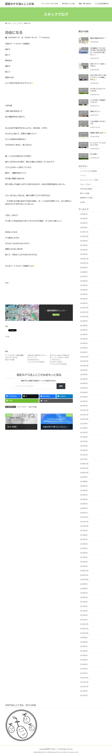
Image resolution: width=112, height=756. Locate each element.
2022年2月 (84, 401)
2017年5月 (84, 602)
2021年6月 (84, 437)
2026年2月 (84, 227)
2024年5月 (84, 285)
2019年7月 (84, 539)
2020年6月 (84, 490)
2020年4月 (84, 499)
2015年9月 (84, 691)
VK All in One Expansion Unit (70, 752)
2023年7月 (84, 330)
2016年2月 (84, 669)
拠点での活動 (33, 406)
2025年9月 (84, 241)
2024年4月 (84, 290)
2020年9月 (84, 477)
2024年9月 (84, 267)
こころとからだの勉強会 (88, 171)
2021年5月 (84, 441)
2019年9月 (84, 530)
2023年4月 (84, 343)
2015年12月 (84, 678)
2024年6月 (84, 281)
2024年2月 (84, 299)
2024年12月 (84, 259)
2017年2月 (84, 615)
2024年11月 (84, 263)
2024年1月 (84, 303)
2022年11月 (84, 361)
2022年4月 (84, 392)
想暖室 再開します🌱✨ (98, 133)
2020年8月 (84, 481)
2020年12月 (84, 464)
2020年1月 (84, 513)
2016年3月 (84, 664)
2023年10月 (84, 317)
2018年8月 (84, 588)
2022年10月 (84, 366)
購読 (61, 386)
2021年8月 (84, 428)
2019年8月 (84, 535)
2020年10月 (84, 472)
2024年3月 (84, 294)
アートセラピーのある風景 (14, 355)
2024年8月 (84, 272)
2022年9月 (84, 370)
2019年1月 (84, 566)
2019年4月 (84, 553)
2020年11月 (84, 468)
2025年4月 (84, 245)
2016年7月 (84, 646)
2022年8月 (84, 374)
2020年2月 (84, 508)
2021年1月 (84, 459)
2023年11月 (84, 312)
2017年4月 (84, 606)
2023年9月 (84, 321)
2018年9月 (84, 584)
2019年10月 (84, 526)
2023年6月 (84, 334)
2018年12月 (84, 571)
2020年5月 (84, 495)
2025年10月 (84, 236)
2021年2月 (84, 455)
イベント (83, 175)
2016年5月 (84, 655)
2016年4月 (84, 660)
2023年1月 (84, 352)
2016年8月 (84, 642)
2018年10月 (84, 580)
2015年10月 (84, 686)
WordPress (44, 752)
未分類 (82, 202)
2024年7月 (84, 276)
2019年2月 (84, 562)
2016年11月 (84, 629)
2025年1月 (84, 254)
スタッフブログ (21, 406)
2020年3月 (84, 504)
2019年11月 (84, 522)
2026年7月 (84, 214)
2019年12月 (84, 517)
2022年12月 (84, 357)
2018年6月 (84, 597)
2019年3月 (84, 557)
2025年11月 (84, 232)
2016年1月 (84, 673)
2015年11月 (84, 682)
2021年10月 (84, 419)
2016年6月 (84, 651)
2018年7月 (84, 593)
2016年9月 (84, 637)
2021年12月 (84, 410)
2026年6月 (84, 218)
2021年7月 (84, 432)
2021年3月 (84, 450)
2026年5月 (84, 223)
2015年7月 (84, 695)
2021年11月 (84, 415)
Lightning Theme (55, 752)
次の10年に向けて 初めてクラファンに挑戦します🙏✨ (98, 77)
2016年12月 (84, 624)
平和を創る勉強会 (86, 189)
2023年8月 (84, 325)
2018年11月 (84, 575)
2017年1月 (84, 620)
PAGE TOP (107, 731)
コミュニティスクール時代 (89, 180)
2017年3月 (84, 611)
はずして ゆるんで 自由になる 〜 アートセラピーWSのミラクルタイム (59, 357)
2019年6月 (84, 544)
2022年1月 (84, 406)
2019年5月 (84, 548)
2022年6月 (84, 383)
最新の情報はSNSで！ (98, 38)
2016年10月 (84, 633)
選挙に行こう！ (95, 111)
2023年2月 (84, 348)
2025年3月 (84, 250)
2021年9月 (84, 424)
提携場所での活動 (86, 198)
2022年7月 (84, 379)
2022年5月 (84, 388)
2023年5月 (84, 339)
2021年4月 (84, 446)
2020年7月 (84, 486)
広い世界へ (94, 154)
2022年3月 (84, 397)
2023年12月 (84, 308)
